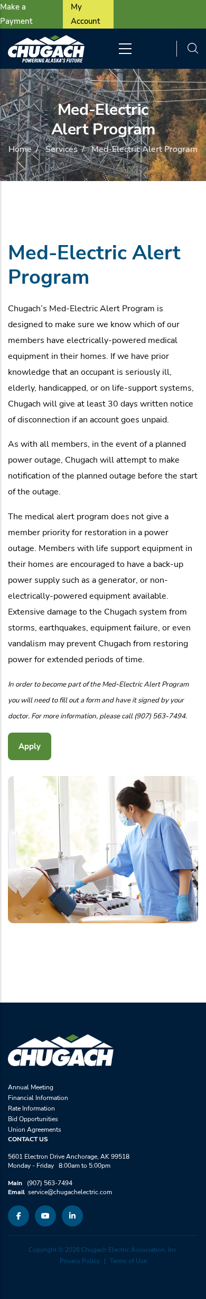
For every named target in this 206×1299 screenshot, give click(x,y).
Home (20, 149)
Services (61, 149)
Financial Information (38, 1098)
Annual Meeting (30, 1087)
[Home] (46, 49)
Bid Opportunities (33, 1119)
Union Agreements (34, 1129)
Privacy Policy (80, 1261)
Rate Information (31, 1108)
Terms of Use (128, 1261)
